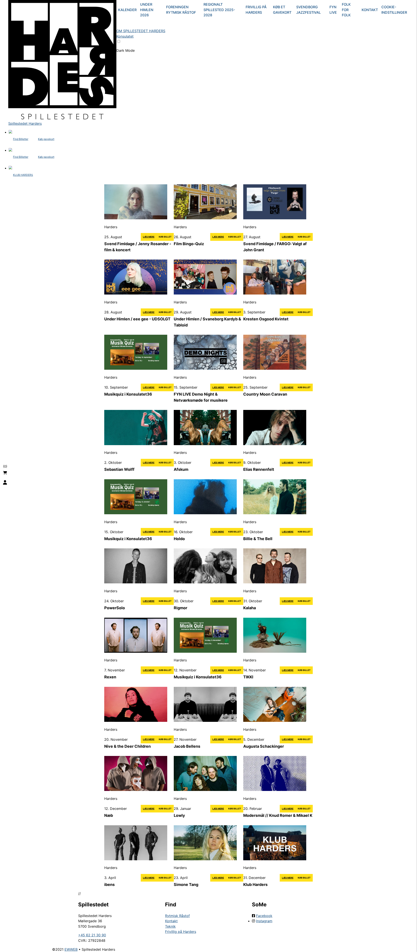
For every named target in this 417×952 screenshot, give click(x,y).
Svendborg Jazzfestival (308, 10)
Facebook (264, 916)
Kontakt (370, 10)
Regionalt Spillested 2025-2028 (219, 9)
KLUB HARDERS (23, 174)
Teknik (170, 926)
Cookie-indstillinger (394, 10)
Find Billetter (20, 139)
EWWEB (71, 949)
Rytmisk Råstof (177, 916)
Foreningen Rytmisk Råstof (181, 10)
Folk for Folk (346, 9)
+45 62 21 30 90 (92, 935)
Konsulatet (125, 36)
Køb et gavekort (282, 10)
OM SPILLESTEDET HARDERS (140, 31)
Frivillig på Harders (256, 10)
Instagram (264, 921)
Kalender (127, 10)
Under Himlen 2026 (146, 9)
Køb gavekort (46, 139)
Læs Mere (148, 236)
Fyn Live (333, 10)
